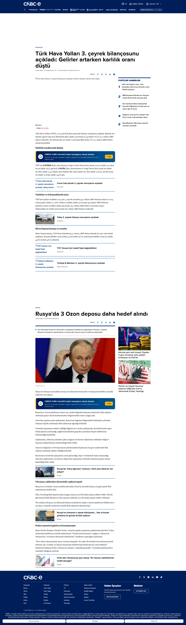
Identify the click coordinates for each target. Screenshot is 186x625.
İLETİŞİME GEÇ (141, 591)
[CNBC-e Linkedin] (153, 577)
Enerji (45, 597)
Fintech (66, 585)
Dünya (37, 308)
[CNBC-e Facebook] (140, 577)
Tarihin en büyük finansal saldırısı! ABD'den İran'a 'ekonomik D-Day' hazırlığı (131, 389)
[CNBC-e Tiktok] (161, 577)
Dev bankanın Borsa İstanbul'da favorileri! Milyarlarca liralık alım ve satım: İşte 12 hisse (135, 106)
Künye (86, 594)
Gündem (132, 10)
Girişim (46, 600)
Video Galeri (88, 585)
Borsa (65, 10)
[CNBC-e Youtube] (157, 577)
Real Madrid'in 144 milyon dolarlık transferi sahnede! (135, 124)
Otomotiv (67, 591)
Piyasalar (33, 10)
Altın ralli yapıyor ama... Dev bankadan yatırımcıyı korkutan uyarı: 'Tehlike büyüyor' (136, 87)
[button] (98, 74)
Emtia (25, 600)
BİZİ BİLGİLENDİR (112, 597)
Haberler (47, 585)
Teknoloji (67, 603)
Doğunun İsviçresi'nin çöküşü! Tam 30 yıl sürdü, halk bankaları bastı (135, 116)
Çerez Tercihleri (89, 600)
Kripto (26, 597)
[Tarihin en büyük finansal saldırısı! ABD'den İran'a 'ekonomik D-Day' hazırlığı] (134, 372)
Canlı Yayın (47, 588)
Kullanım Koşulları (90, 588)
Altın (25, 594)
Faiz (25, 603)
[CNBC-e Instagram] (148, 577)
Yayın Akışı (47, 591)
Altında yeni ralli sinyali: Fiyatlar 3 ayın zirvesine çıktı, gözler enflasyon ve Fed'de (133, 355)
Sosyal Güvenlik (69, 597)
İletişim (86, 597)
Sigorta (123, 10)
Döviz (25, 591)
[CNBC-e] (32, 4)
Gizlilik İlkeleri (88, 591)
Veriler (46, 594)
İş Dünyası (47, 603)
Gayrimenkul (68, 594)
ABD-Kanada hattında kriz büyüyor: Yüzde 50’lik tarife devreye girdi (135, 96)
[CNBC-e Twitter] (144, 577)
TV (65, 588)
